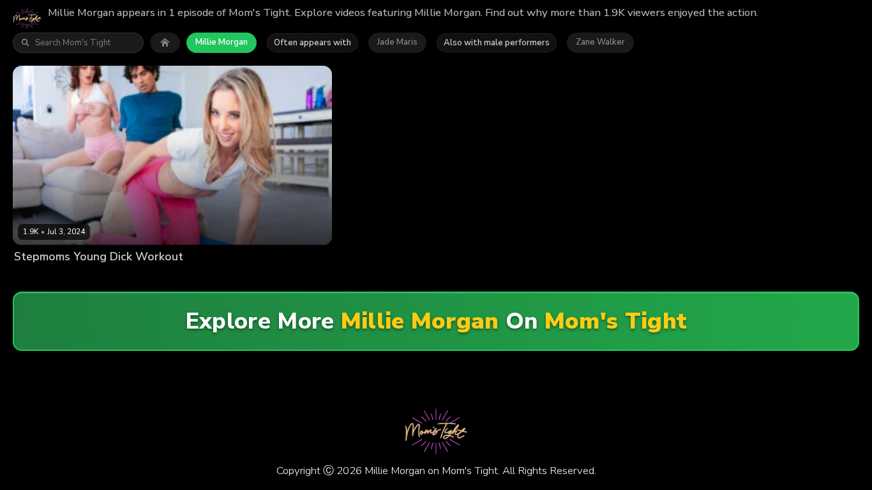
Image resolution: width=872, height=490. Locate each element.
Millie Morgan (221, 42)
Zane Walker (600, 42)
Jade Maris (397, 42)
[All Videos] (165, 43)
